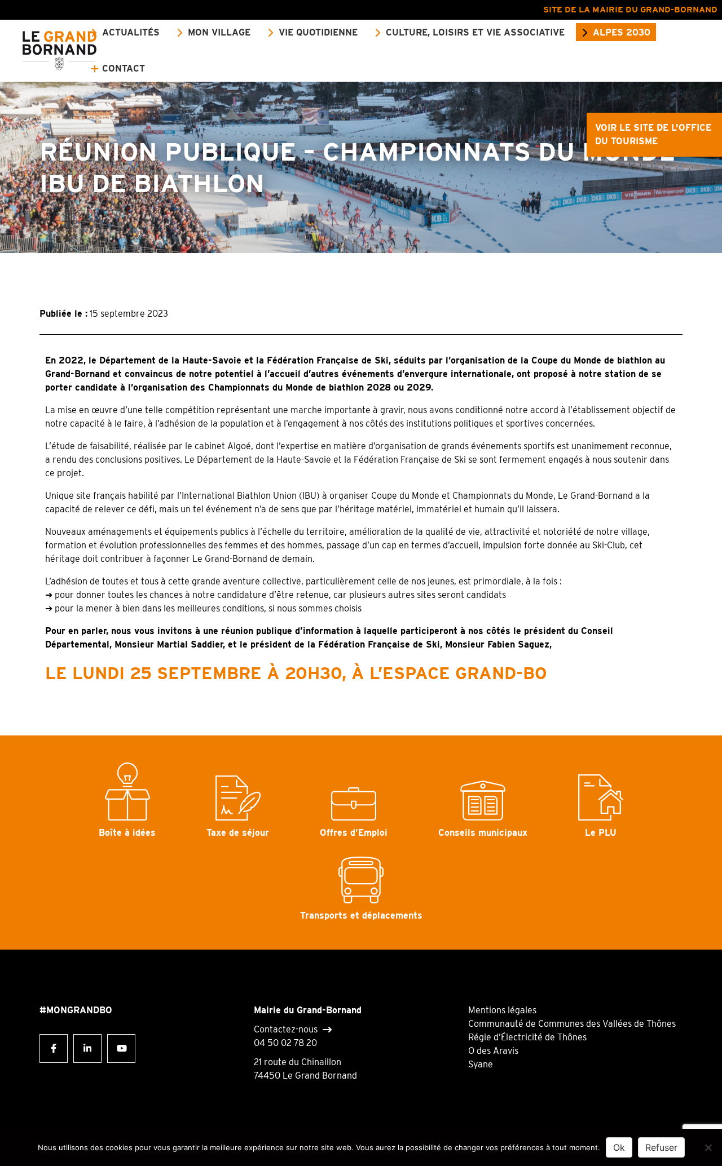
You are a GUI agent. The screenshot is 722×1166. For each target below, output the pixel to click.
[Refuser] (708, 1147)
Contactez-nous (286, 1029)
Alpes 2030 (621, 32)
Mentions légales (502, 1010)
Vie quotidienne (318, 32)
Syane (480, 1064)
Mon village (219, 32)
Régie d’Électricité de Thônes (527, 1037)
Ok (619, 1147)
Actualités (131, 32)
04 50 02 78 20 (285, 1043)
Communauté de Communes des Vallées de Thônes (572, 1023)
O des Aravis (493, 1050)
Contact (123, 68)
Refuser (661, 1147)
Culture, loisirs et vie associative (475, 32)
